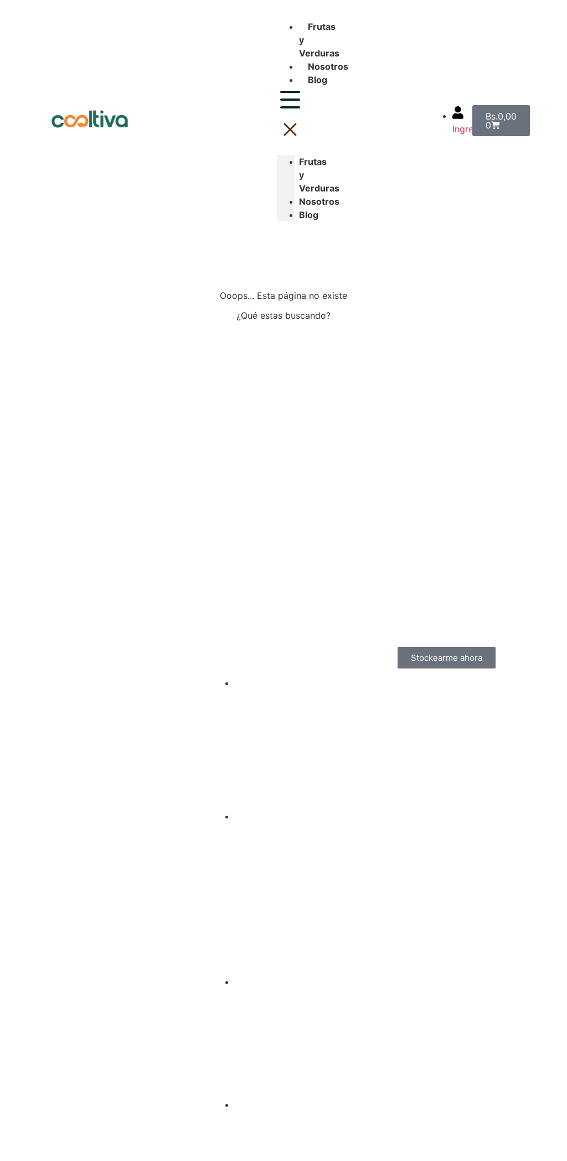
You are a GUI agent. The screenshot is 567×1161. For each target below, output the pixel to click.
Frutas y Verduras (319, 175)
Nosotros (328, 66)
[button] (286, 116)
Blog (317, 79)
